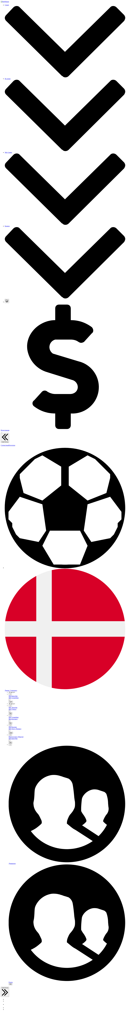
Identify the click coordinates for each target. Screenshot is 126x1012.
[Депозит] (63, 428)
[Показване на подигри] (9, 700)
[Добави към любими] (11, 694)
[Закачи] (9, 694)
